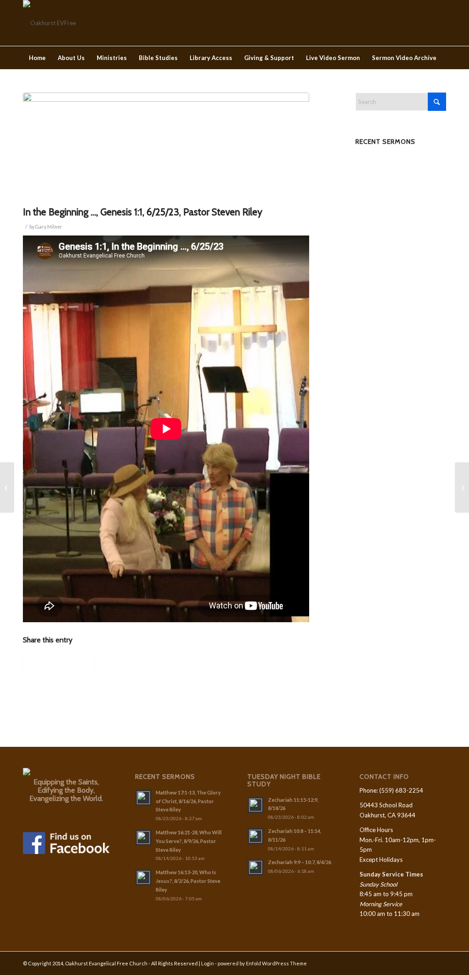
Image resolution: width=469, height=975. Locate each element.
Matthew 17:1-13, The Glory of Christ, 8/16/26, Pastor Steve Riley (188, 801)
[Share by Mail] (273, 666)
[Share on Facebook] (59, 666)
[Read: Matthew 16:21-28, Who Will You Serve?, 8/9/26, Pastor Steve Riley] (143, 837)
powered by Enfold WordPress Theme (262, 963)
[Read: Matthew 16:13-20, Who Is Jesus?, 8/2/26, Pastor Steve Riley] (143, 877)
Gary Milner (48, 227)
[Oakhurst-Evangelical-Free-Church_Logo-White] (49, 23)
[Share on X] (130, 666)
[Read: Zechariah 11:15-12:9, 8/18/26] (255, 805)
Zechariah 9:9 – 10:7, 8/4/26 (299, 862)
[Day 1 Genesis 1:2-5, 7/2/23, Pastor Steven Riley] (462, 487)
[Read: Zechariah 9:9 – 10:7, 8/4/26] (255, 867)
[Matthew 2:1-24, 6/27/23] (7, 487)
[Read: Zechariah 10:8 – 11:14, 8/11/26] (255, 836)
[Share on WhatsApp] (201, 666)
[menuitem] (37, 57)
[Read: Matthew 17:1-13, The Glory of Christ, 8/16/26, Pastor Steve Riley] (143, 797)
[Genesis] (166, 147)
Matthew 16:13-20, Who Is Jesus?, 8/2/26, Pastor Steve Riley (188, 881)
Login (207, 963)
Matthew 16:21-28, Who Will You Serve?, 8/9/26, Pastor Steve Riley (189, 841)
